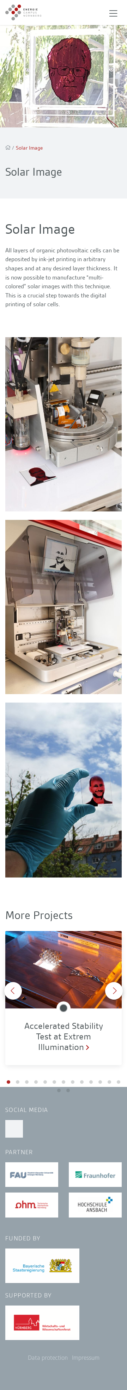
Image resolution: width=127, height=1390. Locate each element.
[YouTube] (14, 1129)
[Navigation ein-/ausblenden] (113, 12)
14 (59, 1090)
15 (68, 1090)
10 (91, 1082)
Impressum (85, 1357)
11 (100, 1082)
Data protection (48, 1357)
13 (118, 1082)
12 (109, 1082)
